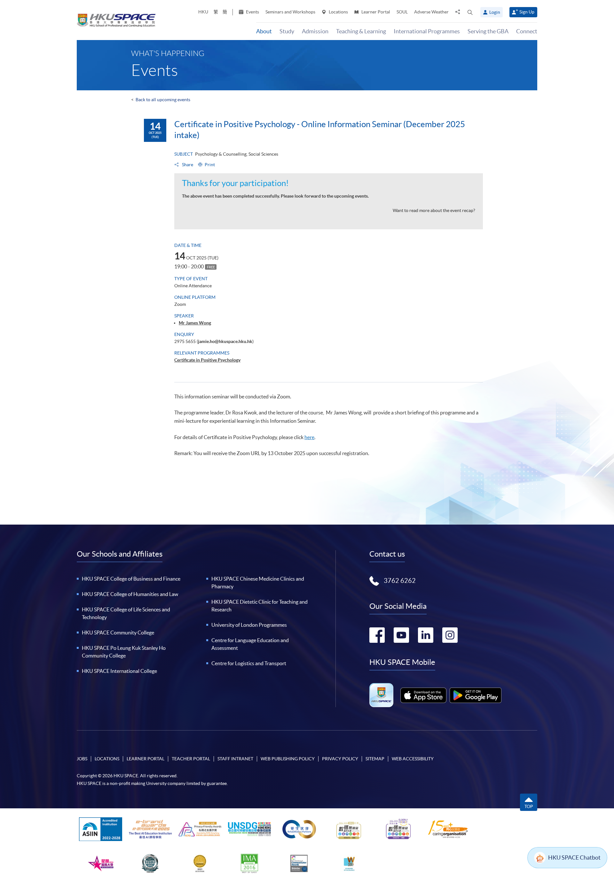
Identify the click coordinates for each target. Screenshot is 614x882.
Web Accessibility (413, 758)
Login (494, 12)
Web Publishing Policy (288, 758)
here (309, 437)
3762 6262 (400, 580)
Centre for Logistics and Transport (248, 663)
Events (252, 11)
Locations (338, 11)
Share (187, 164)
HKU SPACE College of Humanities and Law (130, 594)
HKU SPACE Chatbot (574, 857)
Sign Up (526, 11)
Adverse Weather (431, 11)
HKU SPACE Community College (118, 632)
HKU (203, 11)
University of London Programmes (249, 625)
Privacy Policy (340, 758)
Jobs (82, 758)
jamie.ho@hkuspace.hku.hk (225, 341)
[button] (470, 12)
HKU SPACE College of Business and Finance (131, 579)
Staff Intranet (235, 758)
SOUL (402, 11)
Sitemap (375, 758)
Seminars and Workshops (290, 11)
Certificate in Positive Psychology (207, 360)
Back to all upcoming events (163, 99)
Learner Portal (375, 11)
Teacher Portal (191, 758)
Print (210, 164)
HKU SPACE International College (119, 671)
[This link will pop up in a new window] (423, 695)
